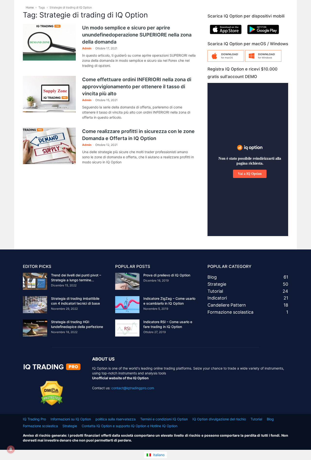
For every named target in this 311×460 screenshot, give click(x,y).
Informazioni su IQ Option (71, 419)
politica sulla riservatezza (115, 419)
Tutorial (256, 419)
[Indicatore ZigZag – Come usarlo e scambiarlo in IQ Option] (127, 304)
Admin (86, 48)
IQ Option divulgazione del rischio (219, 419)
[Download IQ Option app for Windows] (263, 60)
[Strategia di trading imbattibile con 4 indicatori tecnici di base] (35, 304)
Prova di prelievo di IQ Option (166, 275)
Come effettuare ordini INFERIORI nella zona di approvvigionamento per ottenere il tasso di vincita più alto (136, 87)
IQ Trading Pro (34, 419)
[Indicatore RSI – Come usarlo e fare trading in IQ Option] (127, 327)
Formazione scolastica (40, 426)
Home (30, 7)
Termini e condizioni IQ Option (164, 419)
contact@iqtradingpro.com (132, 388)
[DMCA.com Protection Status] (51, 404)
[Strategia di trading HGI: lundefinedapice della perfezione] (35, 327)
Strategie (69, 426)
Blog (270, 419)
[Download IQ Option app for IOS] (225, 35)
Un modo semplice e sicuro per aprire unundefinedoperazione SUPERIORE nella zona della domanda (136, 35)
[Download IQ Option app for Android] (263, 35)
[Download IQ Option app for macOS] (225, 60)
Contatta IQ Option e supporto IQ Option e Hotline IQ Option (129, 426)
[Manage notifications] (11, 449)
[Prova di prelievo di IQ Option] (127, 281)
